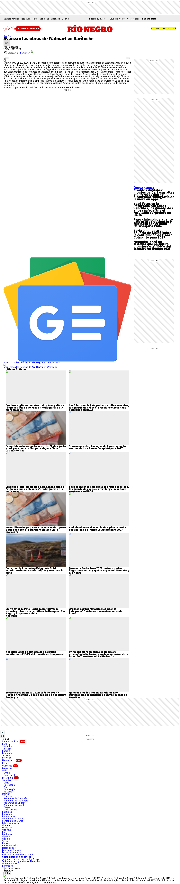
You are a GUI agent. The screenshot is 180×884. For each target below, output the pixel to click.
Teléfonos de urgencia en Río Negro (20, 859)
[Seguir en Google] (5, 60)
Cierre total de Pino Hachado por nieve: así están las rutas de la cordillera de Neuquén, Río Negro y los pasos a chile (35, 611)
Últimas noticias (11, 19)
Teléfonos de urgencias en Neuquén (21, 861)
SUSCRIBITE (163, 28)
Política (6, 744)
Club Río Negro (117, 19)
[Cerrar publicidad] (2, 732)
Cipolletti (55, 19)
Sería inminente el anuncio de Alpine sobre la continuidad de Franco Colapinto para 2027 (153, 234)
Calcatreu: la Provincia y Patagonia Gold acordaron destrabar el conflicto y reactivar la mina (34, 570)
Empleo (6, 843)
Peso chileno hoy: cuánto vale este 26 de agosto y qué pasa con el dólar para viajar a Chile (153, 222)
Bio (5, 787)
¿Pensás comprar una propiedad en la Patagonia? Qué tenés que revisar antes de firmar (95, 611)
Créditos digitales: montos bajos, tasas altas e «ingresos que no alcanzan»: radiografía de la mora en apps (154, 194)
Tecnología (9, 789)
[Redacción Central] (7, 40)
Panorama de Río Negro (16, 801)
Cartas (7, 807)
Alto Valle (6, 830)
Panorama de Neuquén (15, 798)
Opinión (6, 794)
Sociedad (7, 780)
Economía (7, 753)
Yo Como (8, 792)
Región (7, 36)
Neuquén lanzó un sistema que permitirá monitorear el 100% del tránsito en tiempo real (152, 245)
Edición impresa (10, 823)
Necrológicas (133, 19)
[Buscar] (12, 28)
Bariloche (44, 19)
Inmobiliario (8, 816)
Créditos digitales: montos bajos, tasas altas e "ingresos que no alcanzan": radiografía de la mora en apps (35, 407)
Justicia (7, 749)
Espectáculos (10, 775)
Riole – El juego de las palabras (18, 855)
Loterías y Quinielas (12, 850)
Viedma (65, 19)
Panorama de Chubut (14, 803)
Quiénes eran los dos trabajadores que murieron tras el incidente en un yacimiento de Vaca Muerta (98, 695)
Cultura (5, 771)
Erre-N (7, 773)
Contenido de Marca (12, 821)
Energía (6, 751)
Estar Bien (10, 777)
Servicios (6, 758)
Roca (35, 19)
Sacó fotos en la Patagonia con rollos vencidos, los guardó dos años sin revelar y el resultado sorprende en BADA (153, 209)
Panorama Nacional (14, 805)
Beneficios (7, 866)
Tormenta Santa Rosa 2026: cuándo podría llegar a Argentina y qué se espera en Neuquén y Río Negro (99, 570)
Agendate (9, 765)
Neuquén (26, 19)
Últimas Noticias (13, 741)
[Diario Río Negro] (90, 28)
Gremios (8, 746)
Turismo (6, 755)
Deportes (7, 768)
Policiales (7, 812)
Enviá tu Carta (11, 810)
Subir (7, 873)
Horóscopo (9, 785)
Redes (5, 763)
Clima (6, 783)
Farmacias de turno (12, 852)
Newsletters (11, 760)
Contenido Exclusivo (12, 819)
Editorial (8, 796)
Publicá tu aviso (10, 846)
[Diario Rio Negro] (5, 876)
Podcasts (7, 814)
